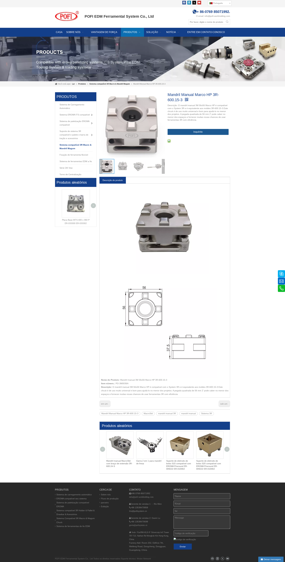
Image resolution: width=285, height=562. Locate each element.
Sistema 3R (206, 413)
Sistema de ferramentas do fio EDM (73, 526)
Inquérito (198, 132)
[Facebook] (184, 2)
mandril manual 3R (167, 413)
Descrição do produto (113, 180)
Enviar (183, 546)
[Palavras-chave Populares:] (227, 22)
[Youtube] (199, 2)
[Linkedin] (189, 2)
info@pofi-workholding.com (217, 16)
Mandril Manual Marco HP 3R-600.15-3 (119, 413)
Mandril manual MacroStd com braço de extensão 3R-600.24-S (119, 463)
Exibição (105, 506)
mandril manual (188, 413)
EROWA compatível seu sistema (71, 498)
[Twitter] (194, 2)
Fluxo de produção (110, 498)
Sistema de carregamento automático (74, 494)
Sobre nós (106, 494)
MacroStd (148, 413)
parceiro (105, 502)
